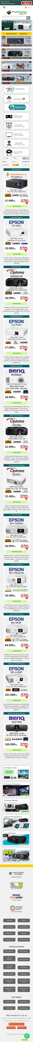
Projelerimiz (23, 933)
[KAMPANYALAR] (16, 92)
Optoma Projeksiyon (23, 959)
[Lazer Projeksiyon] (16, 845)
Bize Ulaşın (12, 1028)
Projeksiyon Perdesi (24, 939)
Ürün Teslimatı (9, 1008)
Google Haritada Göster (16, 1024)
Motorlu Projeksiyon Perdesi (24, 981)
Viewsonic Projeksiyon (9, 958)
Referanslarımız (9, 933)
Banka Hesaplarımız (24, 1008)
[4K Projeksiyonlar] (16, 862)
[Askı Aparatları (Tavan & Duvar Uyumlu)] (16, 146)
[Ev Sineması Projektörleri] (16, 796)
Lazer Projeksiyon (24, 974)
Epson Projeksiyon (9, 951)
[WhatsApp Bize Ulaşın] (26, 1036)
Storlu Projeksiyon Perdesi (9, 981)
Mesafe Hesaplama (24, 927)
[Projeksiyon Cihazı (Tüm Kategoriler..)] (16, 119)
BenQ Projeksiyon (24, 951)
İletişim (23, 920)
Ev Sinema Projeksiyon (9, 966)
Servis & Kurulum (9, 927)
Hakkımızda (9, 920)
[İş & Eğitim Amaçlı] (16, 780)
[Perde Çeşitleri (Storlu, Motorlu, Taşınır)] (16, 128)
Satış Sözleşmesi (23, 1001)
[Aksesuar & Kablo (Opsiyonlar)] (16, 155)
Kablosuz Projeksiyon (9, 974)
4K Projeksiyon (23, 967)
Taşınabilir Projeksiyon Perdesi (9, 989)
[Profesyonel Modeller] (16, 813)
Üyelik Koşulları (9, 1001)
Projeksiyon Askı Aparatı (24, 989)
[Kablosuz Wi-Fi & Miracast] (16, 829)
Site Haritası (22, 1028)
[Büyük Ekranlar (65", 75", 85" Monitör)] (16, 137)
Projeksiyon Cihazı (9, 939)
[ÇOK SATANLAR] (16, 101)
